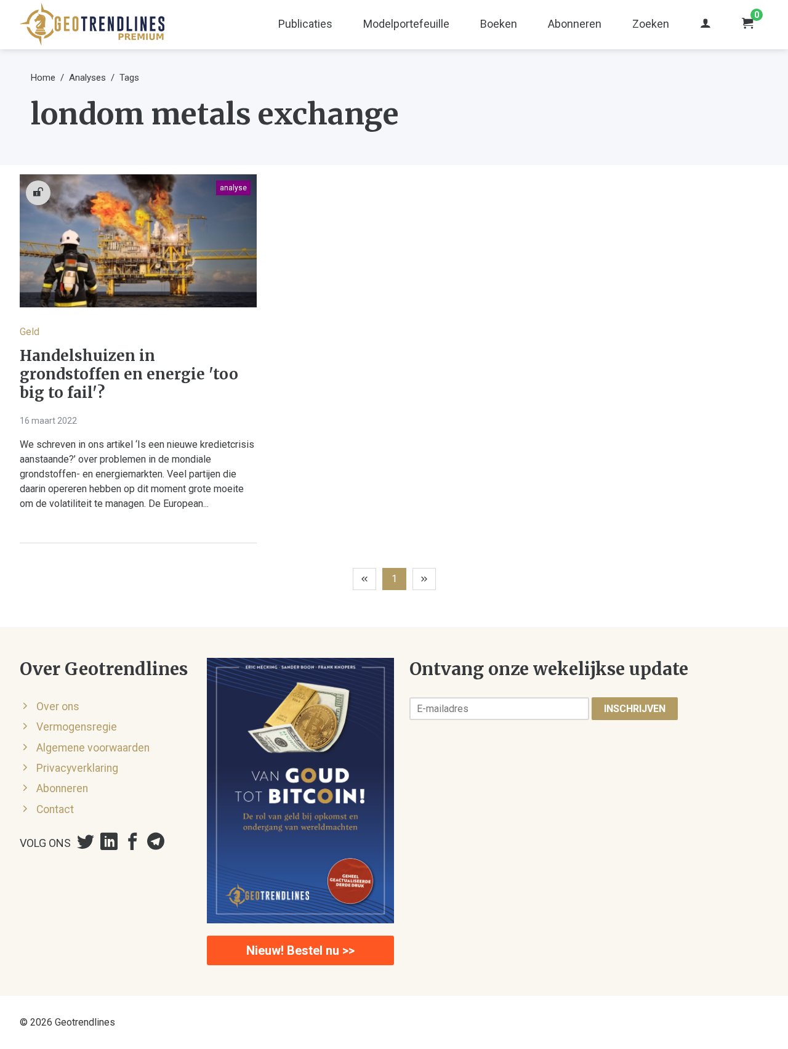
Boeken (498, 23)
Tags (129, 77)
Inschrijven (634, 709)
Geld (29, 332)
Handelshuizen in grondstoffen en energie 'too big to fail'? (129, 374)
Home (43, 77)
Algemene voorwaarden (93, 748)
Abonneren (574, 23)
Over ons (57, 706)
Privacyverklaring (77, 768)
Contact (55, 809)
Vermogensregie (76, 727)
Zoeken (650, 23)
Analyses (87, 77)
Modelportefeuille (406, 23)
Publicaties (305, 23)
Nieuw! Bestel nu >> (300, 950)
